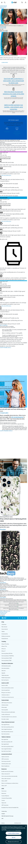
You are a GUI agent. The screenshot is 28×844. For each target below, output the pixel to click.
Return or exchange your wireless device (10, 783)
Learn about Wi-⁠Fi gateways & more (17, 133)
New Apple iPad (5, 739)
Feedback (3, 813)
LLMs (2, 818)
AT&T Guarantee (5, 805)
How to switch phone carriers (8, 687)
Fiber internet (4, 626)
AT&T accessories (5, 759)
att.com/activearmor (17, 417)
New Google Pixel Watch (7, 748)
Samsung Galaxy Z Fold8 (7, 658)
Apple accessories (5, 756)
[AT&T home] (14, 2)
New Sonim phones (6, 734)
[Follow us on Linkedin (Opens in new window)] (24, 618)
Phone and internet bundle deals (8, 712)
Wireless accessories (6, 636)
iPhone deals (4, 707)
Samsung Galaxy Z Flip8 (6, 660)
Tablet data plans (5, 675)
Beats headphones (5, 766)
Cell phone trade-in (5, 694)
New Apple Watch (5, 744)
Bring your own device (6, 692)
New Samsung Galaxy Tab (7, 741)
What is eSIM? (4, 780)
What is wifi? (4, 785)
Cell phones (4, 624)
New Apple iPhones (5, 724)
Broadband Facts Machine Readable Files (10, 807)
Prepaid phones (5, 638)
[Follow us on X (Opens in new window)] (18, 618)
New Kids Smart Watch (6, 751)
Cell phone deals (5, 705)
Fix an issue (7, 131)
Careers (3, 800)
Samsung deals (5, 709)
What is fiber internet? (6, 778)
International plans (5, 668)
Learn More (3, 582)
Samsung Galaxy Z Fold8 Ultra (8, 655)
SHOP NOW (3, 27)
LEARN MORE (5, 62)
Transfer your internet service (8, 697)
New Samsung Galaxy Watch (7, 746)
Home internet (5, 629)
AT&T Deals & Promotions (7, 702)
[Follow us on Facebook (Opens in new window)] (20, 618)
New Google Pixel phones (7, 729)
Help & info (4, 802)
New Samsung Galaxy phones (8, 727)
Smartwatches (5, 633)
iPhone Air (4, 648)
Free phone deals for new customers (9, 716)
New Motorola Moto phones (7, 731)
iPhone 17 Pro (4, 646)
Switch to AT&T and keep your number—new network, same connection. (13, 107)
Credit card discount (6, 714)
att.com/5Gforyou (6, 175)
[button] (2, 2)
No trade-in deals (5, 719)
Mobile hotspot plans (6, 677)
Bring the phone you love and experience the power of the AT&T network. (13, 94)
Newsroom (4, 793)
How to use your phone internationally (9, 776)
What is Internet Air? (6, 773)
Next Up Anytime (5, 680)
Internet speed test (6, 690)
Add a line (4, 670)
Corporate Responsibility (7, 798)
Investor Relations (5, 795)
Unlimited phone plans (6, 665)
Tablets (3, 631)
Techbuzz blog (4, 811)
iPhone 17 (3, 651)
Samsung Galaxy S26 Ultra (7, 653)
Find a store (4, 791)
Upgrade (3, 673)
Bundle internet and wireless (7, 771)
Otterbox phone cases (6, 763)
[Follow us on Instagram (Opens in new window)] (22, 618)
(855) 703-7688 (4, 31)
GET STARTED (3, 325)
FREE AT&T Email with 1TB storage (7, 816)
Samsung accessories (6, 761)
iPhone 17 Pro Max (5, 644)
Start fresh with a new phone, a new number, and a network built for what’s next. (13, 81)
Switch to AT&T (5, 685)
